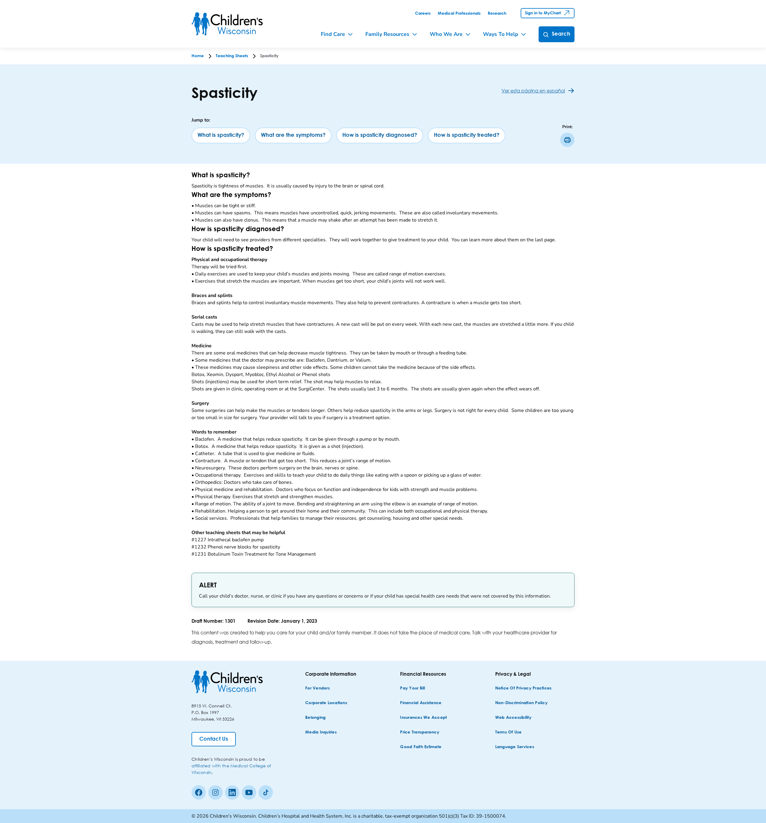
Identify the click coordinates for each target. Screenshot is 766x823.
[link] (423, 13)
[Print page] (567, 140)
